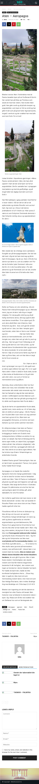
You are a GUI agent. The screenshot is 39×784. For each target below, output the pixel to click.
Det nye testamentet (19, 9)
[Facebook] (4, 24)
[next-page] (6, 702)
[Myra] (7, 684)
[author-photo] (20, 654)
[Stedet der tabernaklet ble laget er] (7, 675)
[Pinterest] (14, 24)
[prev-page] (3, 702)
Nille (5, 19)
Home (4, 9)
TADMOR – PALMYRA (22, 692)
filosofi (31, 607)
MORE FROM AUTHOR (26, 667)
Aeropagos (11, 607)
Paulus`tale (21, 609)
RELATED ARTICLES (9, 667)
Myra (35, 636)
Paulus (14, 609)
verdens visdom (7, 612)
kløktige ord (6, 609)
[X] (9, 24)
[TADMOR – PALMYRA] (7, 694)
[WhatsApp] (18, 24)
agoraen (19, 607)
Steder (10, 9)
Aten (25, 607)
